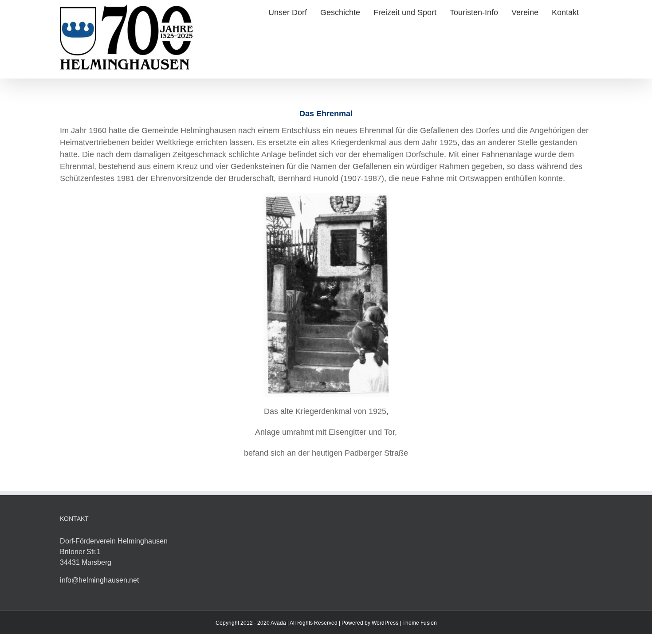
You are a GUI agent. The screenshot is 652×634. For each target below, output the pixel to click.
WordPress (385, 623)
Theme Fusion (419, 623)
